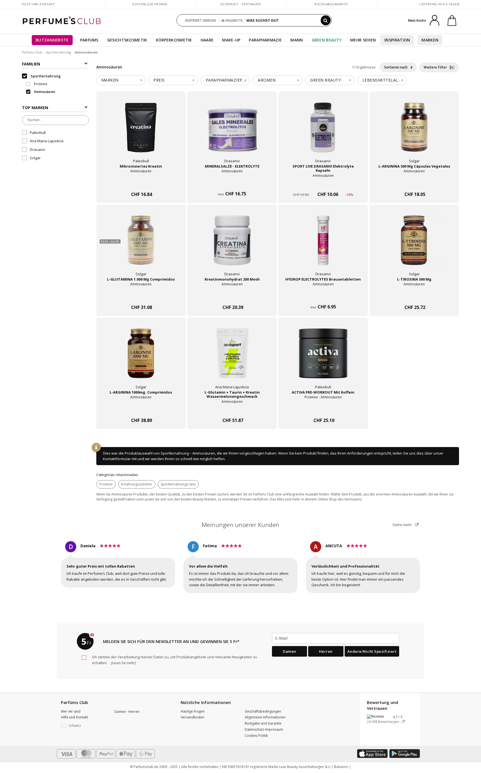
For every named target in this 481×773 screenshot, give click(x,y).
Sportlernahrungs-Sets (178, 484)
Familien (31, 64)
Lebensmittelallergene (384, 80)
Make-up (231, 40)
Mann (296, 40)
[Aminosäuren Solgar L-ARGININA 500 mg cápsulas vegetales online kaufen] (414, 184)
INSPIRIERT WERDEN (200, 20)
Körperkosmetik (174, 40)
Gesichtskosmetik (127, 40)
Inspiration (397, 40)
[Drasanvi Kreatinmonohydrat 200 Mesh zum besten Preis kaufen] (232, 245)
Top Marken (35, 107)
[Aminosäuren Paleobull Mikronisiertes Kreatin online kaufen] (141, 184)
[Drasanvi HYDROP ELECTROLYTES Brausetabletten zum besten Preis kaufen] (323, 245)
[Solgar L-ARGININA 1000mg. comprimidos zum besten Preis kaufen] (140, 358)
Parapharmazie (265, 40)
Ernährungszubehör (136, 484)
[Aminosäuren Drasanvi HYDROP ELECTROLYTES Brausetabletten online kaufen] (323, 297)
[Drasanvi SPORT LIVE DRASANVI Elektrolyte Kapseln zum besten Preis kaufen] (323, 132)
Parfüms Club (32, 52)
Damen (289, 651)
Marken (429, 40)
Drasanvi (37, 149)
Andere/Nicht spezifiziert (372, 651)
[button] (83, 725)
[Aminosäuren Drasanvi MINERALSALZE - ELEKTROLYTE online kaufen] (232, 184)
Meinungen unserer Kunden (240, 525)
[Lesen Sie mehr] (123, 662)
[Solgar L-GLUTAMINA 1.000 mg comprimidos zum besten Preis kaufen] (140, 245)
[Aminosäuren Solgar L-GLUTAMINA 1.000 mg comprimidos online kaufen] (141, 297)
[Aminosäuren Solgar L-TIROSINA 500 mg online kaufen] (414, 297)
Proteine (106, 484)
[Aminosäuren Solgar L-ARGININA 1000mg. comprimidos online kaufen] (141, 410)
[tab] (121, 80)
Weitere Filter (436, 67)
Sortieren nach (396, 67)
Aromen (267, 80)
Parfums (89, 40)
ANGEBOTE (233, 20)
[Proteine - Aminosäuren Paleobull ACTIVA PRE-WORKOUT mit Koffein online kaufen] (323, 410)
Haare (207, 40)
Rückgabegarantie (331, 4)
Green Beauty (327, 40)
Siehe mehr (402, 524)
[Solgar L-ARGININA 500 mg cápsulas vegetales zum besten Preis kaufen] (414, 132)
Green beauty (325, 80)
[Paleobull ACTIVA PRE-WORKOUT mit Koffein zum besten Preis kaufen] (323, 358)
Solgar (35, 157)
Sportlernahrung (58, 52)
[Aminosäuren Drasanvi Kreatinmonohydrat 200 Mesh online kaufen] (232, 297)
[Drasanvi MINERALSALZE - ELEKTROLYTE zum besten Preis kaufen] (232, 132)
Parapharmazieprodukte (228, 80)
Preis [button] (159, 80)
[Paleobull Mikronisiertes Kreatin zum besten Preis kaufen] (140, 132)
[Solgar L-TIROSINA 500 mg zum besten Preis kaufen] (414, 245)
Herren (326, 651)
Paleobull (38, 132)
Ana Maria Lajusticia (46, 140)
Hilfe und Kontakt (38, 4)
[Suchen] (326, 20)
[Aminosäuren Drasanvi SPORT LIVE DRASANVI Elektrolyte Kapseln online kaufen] (323, 184)
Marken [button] (110, 80)
